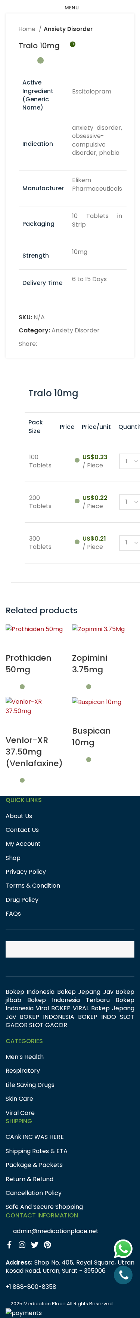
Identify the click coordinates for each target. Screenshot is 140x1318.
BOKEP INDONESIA (47, 1017)
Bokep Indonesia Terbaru (68, 1000)
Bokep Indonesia (30, 991)
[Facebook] (12, 1246)
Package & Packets (34, 1165)
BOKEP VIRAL (70, 1008)
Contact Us (22, 830)
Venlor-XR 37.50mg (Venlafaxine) (34, 751)
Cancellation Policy (34, 1193)
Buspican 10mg (91, 736)
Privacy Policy (26, 872)
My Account (23, 844)
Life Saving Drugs (30, 1085)
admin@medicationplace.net (56, 1231)
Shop (13, 858)
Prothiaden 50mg (29, 663)
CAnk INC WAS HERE (35, 1137)
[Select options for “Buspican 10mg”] (81, 716)
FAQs (13, 914)
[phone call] (123, 1275)
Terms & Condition (33, 886)
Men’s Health (25, 1057)
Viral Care (20, 1113)
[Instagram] (23, 1246)
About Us (19, 816)
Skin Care (19, 1099)
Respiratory (23, 1071)
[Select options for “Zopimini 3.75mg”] (81, 643)
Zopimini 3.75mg (89, 663)
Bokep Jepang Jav (85, 991)
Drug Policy (22, 900)
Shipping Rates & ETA (37, 1151)
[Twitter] (36, 1246)
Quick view (35, 643)
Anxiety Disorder (68, 29)
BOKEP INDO (97, 1017)
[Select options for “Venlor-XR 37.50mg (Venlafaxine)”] (15, 725)
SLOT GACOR (48, 1025)
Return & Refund (29, 1179)
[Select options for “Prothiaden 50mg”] (15, 643)
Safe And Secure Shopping (44, 1207)
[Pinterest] (49, 1246)
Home (28, 29)
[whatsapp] (123, 1248)
